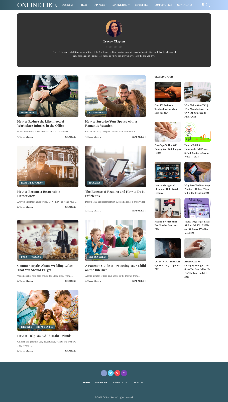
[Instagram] (124, 373)
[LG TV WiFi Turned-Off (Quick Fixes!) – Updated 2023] (168, 248)
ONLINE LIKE (37, 5)
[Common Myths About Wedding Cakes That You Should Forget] (47, 240)
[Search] (208, 5)
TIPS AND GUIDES (97, 257)
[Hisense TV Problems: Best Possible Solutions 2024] (168, 208)
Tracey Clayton (26, 137)
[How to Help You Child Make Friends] (47, 310)
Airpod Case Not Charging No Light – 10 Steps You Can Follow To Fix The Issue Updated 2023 (197, 269)
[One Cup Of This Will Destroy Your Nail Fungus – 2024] (168, 132)
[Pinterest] (117, 373)
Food (24, 257)
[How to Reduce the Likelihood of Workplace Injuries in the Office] (47, 96)
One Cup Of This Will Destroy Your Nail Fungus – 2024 (168, 149)
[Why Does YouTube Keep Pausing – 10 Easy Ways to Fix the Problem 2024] (197, 172)
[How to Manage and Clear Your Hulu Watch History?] (168, 172)
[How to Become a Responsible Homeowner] (47, 166)
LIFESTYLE (26, 327)
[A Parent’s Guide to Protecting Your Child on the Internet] (115, 240)
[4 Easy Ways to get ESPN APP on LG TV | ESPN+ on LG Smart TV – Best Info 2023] (197, 208)
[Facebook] (104, 373)
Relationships (97, 113)
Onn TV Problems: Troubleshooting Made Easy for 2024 (166, 109)
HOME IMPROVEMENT (32, 183)
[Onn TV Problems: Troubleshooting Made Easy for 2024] (168, 92)
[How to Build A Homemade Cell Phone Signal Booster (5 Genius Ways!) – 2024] (197, 132)
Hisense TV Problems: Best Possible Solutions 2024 (166, 225)
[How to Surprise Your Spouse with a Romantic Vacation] (115, 96)
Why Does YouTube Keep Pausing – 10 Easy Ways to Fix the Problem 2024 (197, 189)
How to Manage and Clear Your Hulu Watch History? (166, 189)
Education (95, 183)
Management (28, 113)
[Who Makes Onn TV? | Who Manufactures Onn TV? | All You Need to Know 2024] (197, 92)
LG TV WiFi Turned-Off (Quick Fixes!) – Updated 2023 (167, 265)
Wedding (36, 257)
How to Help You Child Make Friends (44, 335)
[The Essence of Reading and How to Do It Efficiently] (115, 166)
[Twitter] (111, 373)
